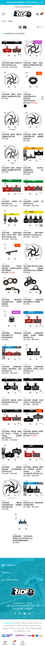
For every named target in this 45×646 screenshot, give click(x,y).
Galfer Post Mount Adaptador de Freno (12, 268)
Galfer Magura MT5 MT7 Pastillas (33, 234)
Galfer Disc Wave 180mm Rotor (12, 135)
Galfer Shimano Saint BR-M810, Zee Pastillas (12, 369)
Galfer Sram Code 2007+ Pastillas (33, 432)
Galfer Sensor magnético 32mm (33, 301)
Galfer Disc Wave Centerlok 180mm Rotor (33, 136)
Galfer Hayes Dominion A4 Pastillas (33, 170)
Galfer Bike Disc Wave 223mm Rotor (12, 95)
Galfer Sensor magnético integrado (12, 335)
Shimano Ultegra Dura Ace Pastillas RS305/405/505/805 (22, 538)
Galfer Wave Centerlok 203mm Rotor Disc (12, 505)
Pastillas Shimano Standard (33, 504)
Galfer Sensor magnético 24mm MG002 (12, 302)
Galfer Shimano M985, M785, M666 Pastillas (33, 335)
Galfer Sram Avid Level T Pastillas (33, 401)
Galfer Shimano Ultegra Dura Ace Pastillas (33, 369)
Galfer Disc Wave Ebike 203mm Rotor (12, 169)
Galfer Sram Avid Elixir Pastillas (12, 401)
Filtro (41, 27)
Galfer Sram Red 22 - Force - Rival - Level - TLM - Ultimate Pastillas (33, 470)
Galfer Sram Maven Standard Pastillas (12, 469)
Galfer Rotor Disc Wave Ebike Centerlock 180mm (33, 268)
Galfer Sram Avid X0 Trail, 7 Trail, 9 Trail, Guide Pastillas (12, 434)
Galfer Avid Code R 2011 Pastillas (12, 64)
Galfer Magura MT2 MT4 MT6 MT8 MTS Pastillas (12, 235)
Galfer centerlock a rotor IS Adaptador (33, 97)
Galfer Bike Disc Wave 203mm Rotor (33, 64)
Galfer (4, 61)
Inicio (4, 21)
